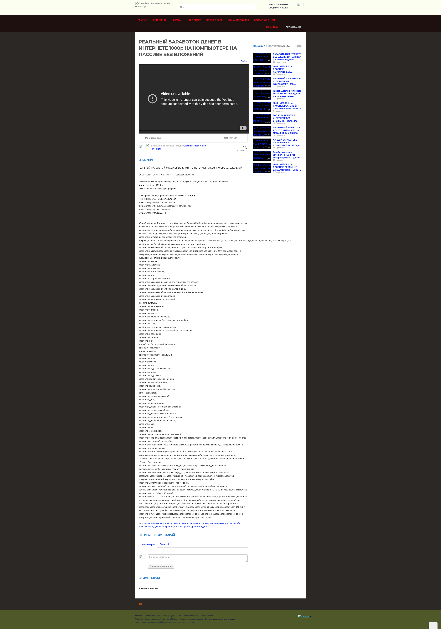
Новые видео (214, 20)
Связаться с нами (265, 20)
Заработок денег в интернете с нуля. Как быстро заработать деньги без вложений (286, 156)
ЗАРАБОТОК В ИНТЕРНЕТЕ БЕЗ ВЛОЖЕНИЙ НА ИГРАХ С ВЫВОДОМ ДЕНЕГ (287, 56)
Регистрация (281, 8)
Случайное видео (238, 20)
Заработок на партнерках (192, 618)
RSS (140, 604)
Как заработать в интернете (158, 523)
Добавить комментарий (161, 566)
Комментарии (148, 544)
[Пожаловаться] (243, 137)
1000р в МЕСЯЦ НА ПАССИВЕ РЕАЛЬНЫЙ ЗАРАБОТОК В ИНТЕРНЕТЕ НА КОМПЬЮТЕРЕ (287, 107)
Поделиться (230, 137)
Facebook (165, 544)
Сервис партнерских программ (220, 619)
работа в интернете (191, 523)
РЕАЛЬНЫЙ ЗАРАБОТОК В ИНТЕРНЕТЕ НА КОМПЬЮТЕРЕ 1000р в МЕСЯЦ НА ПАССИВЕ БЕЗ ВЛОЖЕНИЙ (287, 84)
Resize (243, 61)
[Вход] (300, 6)
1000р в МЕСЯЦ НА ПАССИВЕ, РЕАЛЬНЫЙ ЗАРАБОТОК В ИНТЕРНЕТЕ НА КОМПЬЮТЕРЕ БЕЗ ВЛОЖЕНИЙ (287, 170)
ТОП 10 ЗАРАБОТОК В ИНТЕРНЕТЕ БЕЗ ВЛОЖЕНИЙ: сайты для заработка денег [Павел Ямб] (285, 121)
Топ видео (195, 20)
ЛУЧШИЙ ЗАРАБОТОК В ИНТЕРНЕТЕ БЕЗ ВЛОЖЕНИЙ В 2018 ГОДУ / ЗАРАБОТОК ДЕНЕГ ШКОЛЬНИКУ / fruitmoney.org (286, 146)
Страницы (272, 27)
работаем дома (199, 526)
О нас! (179, 615)
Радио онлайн (207, 615)
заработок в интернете (213, 523)
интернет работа (182, 526)
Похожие (259, 46)
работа (176, 523)
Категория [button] (159, 20)
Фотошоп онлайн (191, 615)
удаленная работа (164, 526)
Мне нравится (153, 138)
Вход (271, 8)
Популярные (277, 46)
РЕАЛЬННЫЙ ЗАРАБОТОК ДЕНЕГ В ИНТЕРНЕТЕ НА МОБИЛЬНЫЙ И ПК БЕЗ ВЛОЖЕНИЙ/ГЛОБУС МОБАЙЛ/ (286, 133)
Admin (187, 146)
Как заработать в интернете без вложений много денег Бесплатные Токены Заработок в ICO (287, 95)
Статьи (177, 20)
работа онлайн (232, 523)
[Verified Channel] (147, 144)
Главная (143, 20)
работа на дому (146, 526)
